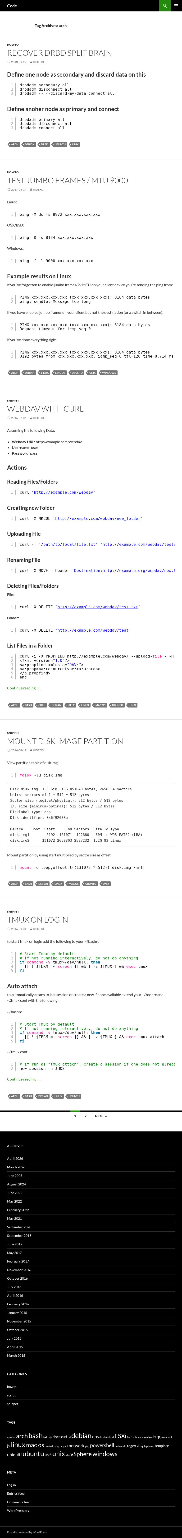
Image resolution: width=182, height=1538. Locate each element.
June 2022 (14, 1193)
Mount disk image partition (65, 741)
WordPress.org (18, 1511)
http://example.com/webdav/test (93, 630)
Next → (101, 1116)
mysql (64, 1446)
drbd (44, 144)
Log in (11, 1485)
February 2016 (18, 1304)
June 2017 (14, 1244)
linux (45, 372)
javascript (166, 1437)
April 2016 (15, 1295)
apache (11, 1437)
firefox (131, 1437)
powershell (102, 1445)
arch (14, 144)
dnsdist (104, 1437)
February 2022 (18, 1210)
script (11, 1395)
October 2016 (17, 1278)
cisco (56, 1437)
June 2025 (14, 1176)
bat (45, 1437)
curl (41, 705)
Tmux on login (37, 919)
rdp (124, 1446)
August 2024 (16, 1184)
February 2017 (18, 1261)
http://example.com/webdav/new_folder (98, 518)
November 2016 (19, 1270)
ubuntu (60, 144)
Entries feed (16, 1493)
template (162, 1446)
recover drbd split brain (59, 53)
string (140, 1446)
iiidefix (38, 62)
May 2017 (14, 1253)
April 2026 (15, 1158)
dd (69, 1437)
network (76, 1445)
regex (131, 1446)
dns (95, 1436)
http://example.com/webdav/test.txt (98, 607)
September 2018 (19, 1235)
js (8, 1445)
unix (75, 144)
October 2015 (17, 1330)
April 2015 (15, 1347)
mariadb (49, 1446)
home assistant (144, 1437)
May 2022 (14, 1201)
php (87, 1446)
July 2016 (14, 1287)
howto (13, 44)
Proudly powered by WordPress (27, 1532)
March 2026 (16, 1167)
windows (109, 372)
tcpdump (149, 1446)
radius (118, 1446)
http (71, 705)
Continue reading (23, 688)
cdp (50, 1437)
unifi (48, 1455)
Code (12, 5)
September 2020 (19, 1227)
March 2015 (16, 1355)
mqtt (57, 1446)
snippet (13, 400)
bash (28, 705)
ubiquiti (14, 1454)
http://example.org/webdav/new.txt (142, 570)
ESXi (120, 1435)
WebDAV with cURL (45, 408)
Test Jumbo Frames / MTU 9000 (67, 180)
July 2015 (14, 1338)
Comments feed (18, 1502)
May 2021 (14, 1218)
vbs (68, 1455)
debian (29, 144)
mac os (60, 372)
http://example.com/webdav (63, 492)
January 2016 (17, 1313)
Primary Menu (176, 5)
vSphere (81, 1453)
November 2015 (19, 1321)
